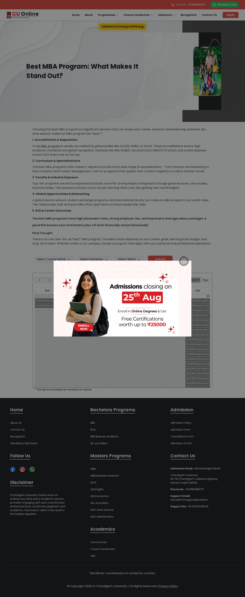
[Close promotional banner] (184, 261)
